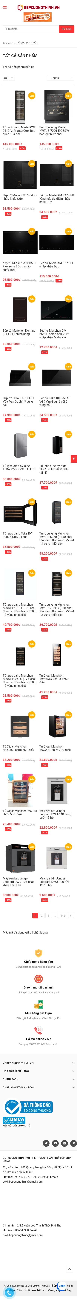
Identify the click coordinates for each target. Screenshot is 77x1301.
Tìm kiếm (66, 29)
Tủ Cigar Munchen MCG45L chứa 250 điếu (18, 748)
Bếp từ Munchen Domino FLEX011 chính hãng (19, 332)
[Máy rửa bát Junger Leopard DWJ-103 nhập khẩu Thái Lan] (20, 858)
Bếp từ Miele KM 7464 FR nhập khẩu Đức (20, 196)
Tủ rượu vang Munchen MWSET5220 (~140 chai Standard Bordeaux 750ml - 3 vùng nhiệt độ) (56, 538)
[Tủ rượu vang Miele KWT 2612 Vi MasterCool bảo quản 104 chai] (20, 107)
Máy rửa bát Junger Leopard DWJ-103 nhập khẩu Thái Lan (19, 882)
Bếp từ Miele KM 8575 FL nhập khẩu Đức (56, 264)
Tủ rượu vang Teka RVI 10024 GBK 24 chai (18, 535)
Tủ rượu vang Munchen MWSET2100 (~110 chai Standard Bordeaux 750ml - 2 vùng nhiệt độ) (20, 610)
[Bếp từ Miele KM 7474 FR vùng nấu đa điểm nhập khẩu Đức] (56, 175)
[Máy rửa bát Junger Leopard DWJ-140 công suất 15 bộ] (56, 790)
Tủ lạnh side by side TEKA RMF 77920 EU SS (19, 467)
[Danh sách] (12, 78)
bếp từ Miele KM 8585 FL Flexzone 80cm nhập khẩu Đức (20, 266)
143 (63, 915)
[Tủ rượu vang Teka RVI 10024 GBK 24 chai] (20, 513)
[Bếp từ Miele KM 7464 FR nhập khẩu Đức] (20, 175)
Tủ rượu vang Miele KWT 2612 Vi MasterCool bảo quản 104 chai (19, 131)
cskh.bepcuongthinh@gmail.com (23, 1181)
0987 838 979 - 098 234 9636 (31, 1177)
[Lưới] (5, 78)
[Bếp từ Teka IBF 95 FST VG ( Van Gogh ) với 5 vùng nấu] (56, 378)
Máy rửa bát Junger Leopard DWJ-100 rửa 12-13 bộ (54, 882)
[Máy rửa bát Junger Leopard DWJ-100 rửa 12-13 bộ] (56, 858)
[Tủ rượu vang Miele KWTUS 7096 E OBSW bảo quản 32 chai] (56, 107)
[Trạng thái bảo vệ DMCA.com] (14, 1120)
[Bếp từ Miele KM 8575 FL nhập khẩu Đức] (56, 243)
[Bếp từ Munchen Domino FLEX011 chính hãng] (20, 310)
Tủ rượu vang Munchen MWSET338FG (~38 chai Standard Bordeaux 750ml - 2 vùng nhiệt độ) (56, 610)
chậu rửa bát (33, 1290)
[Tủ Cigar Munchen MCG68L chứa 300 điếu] (56, 726)
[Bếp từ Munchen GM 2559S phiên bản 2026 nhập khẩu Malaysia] (56, 310)
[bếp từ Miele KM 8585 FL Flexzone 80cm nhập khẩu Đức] (20, 243)
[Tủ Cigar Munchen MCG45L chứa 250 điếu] (20, 726)
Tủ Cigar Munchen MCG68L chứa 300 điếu (55, 748)
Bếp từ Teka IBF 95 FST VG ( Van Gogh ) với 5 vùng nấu (55, 401)
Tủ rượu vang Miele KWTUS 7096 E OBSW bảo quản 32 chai (54, 131)
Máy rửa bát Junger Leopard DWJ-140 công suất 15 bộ (55, 814)
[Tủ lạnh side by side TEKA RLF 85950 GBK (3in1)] (56, 445)
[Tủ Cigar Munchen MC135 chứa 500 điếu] (20, 790)
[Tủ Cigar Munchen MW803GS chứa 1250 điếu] (56, 655)
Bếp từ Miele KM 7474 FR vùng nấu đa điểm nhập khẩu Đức (56, 198)
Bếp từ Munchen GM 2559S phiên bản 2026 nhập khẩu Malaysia (54, 334)
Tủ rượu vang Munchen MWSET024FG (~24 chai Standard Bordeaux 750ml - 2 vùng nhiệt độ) (20, 680)
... (55, 915)
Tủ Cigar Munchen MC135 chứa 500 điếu (20, 812)
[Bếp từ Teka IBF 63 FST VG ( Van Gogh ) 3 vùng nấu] (20, 378)
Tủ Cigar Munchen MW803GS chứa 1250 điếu (54, 679)
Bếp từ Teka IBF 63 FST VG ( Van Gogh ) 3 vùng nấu (18, 401)
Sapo (70, 1290)
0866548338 (21, 1230)
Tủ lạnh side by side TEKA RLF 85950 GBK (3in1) (54, 469)
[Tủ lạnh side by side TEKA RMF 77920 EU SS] (20, 445)
